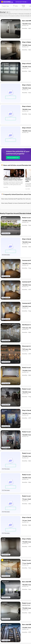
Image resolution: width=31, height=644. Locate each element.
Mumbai (6, 9)
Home (1, 9)
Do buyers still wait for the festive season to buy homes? (12, 179)
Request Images (10, 97)
